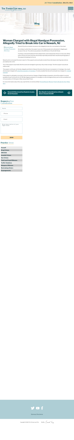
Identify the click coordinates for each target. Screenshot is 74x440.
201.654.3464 (68, 3)
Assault (3, 147)
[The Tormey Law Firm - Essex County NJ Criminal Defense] (13, 9)
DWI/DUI (4, 152)
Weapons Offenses (7, 165)
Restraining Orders (7, 168)
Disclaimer (40, 414)
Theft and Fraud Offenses (9, 160)
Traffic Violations (6, 163)
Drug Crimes (5, 150)
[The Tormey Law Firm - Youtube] (38, 408)
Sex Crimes (4, 158)
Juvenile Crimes (6, 155)
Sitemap (33, 414)
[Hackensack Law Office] (20, 389)
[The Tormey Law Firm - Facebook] (42, 408)
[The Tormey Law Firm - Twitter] (32, 408)
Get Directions (20, 381)
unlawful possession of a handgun (26, 71)
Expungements (6, 170)
